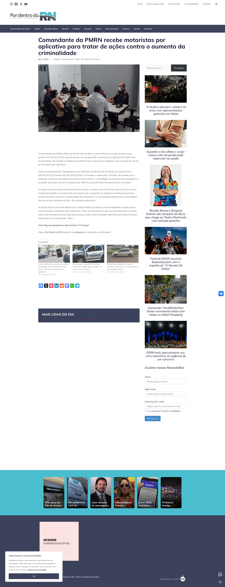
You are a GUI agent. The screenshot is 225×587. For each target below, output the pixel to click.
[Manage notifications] (220, 582)
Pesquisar (179, 68)
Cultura (125, 28)
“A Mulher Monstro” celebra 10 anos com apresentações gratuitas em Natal (166, 110)
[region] (34, 566)
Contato (207, 4)
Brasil (98, 28)
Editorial (148, 28)
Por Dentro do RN (53, 232)
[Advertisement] (171, 16)
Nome (148, 377)
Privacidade (174, 4)
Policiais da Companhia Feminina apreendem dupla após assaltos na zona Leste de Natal (87, 266)
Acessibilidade (191, 4)
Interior (65, 28)
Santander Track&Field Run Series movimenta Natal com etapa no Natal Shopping (166, 311)
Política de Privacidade (37, 570)
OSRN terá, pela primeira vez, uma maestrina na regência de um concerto (166, 356)
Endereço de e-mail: (154, 401)
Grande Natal (51, 28)
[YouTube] (25, 4)
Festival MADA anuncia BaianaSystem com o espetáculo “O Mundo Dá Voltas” (165, 264)
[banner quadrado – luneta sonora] (59, 541)
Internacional (111, 28)
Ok (34, 576)
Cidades (56, 59)
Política (76, 28)
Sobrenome (150, 389)
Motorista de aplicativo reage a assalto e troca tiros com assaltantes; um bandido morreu (122, 266)
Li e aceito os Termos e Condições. (164, 411)
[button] (216, 4)
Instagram (79, 232)
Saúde (137, 28)
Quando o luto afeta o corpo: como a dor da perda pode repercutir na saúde (166, 155)
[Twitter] (21, 4)
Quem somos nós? (155, 4)
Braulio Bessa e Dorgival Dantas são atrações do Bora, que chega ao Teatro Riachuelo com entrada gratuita (165, 215)
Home (140, 4)
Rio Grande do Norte (20, 28)
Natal (37, 28)
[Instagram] (11, 4)
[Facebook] (16, 4)
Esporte (88, 28)
